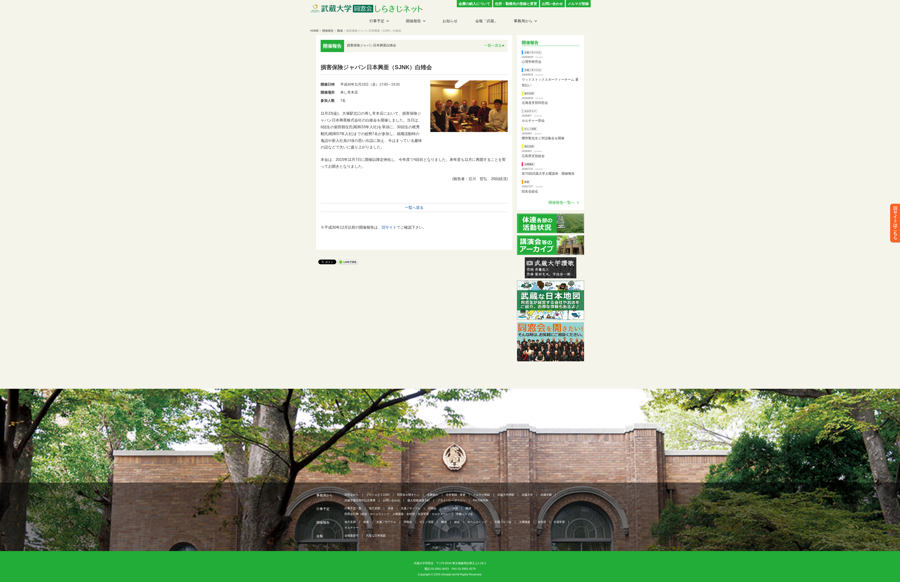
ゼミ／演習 (530, 129)
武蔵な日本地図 (376, 535)
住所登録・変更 (455, 494)
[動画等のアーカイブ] (550, 252)
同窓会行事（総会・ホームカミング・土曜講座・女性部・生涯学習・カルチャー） (397, 514)
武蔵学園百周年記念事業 (360, 500)
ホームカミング (477, 522)
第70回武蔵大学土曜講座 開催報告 (548, 173)
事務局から (523, 21)
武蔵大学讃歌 (505, 494)
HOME (314, 30)
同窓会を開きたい (408, 494)
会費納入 (432, 494)
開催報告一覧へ (561, 202)
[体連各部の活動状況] (550, 230)
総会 (457, 522)
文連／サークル (532, 52)
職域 (340, 30)
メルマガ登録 (578, 4)
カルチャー (530, 111)
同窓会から (352, 494)
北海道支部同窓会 (535, 103)
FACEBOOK (480, 500)
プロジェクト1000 (378, 494)
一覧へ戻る (493, 45)
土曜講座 (529, 164)
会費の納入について (474, 4)
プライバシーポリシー (451, 500)
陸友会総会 (530, 191)
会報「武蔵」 (486, 21)
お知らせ (450, 21)
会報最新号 (352, 535)
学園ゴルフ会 (464, 514)
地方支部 (529, 93)
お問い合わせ (552, 4)
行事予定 (376, 21)
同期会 (432, 508)
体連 (526, 182)
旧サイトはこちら (895, 223)
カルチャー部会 (533, 120)
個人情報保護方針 (418, 500)
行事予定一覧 (353, 508)
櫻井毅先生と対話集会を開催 (543, 138)
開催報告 (413, 21)
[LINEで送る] (348, 262)
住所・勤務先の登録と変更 (516, 4)
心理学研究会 (531, 62)
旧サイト (389, 227)
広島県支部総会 (533, 156)
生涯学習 (559, 522)
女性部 (542, 522)
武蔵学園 (546, 494)
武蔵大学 (527, 494)
